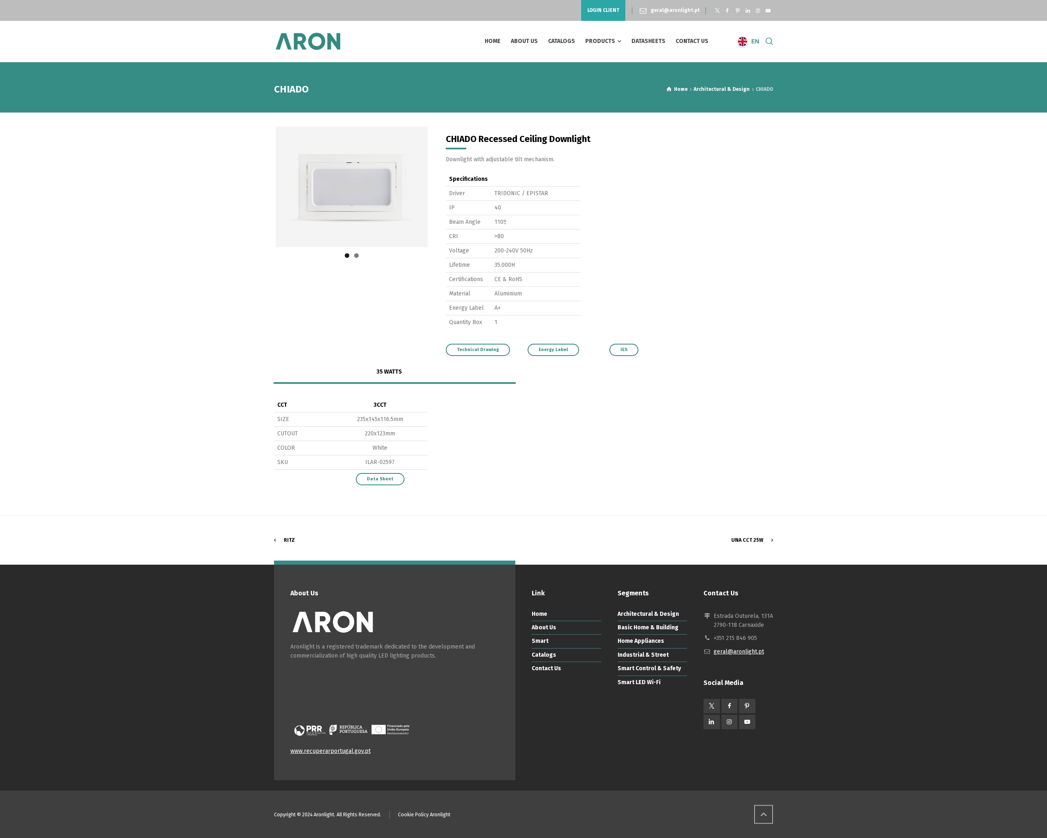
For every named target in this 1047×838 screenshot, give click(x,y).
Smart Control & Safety (649, 668)
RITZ (289, 540)
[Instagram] (757, 11)
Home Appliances (641, 641)
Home (539, 613)
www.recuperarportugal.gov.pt (330, 751)
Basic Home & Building (648, 627)
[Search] (767, 41)
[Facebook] (727, 11)
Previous (263, 186)
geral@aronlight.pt (675, 10)
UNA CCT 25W (747, 540)
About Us (544, 627)
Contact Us (546, 668)
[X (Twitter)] (717, 11)
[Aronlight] (308, 41)
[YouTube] (767, 11)
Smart (540, 641)
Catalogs (544, 654)
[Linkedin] (747, 11)
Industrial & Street (643, 654)
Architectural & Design (648, 613)
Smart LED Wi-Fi (639, 682)
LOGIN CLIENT (603, 10)
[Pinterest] (737, 11)
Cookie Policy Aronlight (424, 815)
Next (440, 186)
